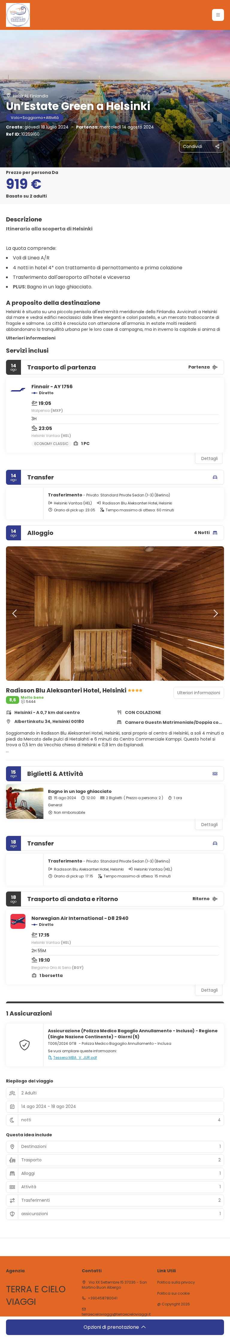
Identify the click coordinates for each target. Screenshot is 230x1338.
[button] (218, 15)
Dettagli (209, 458)
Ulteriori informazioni (30, 338)
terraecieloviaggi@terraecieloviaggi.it (116, 1314)
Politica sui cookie (173, 1293)
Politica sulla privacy (176, 1282)
